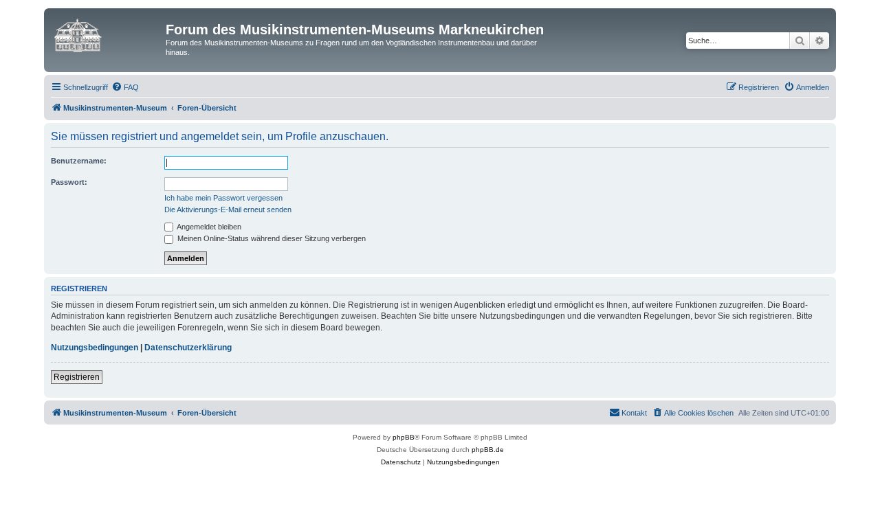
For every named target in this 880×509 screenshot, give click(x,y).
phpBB (404, 437)
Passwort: (69, 182)
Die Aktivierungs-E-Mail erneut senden (228, 209)
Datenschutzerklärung (188, 347)
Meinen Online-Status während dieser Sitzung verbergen (270, 238)
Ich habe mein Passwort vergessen (223, 198)
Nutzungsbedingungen (94, 347)
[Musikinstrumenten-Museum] (106, 34)
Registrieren (77, 377)
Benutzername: (79, 161)
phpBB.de (488, 449)
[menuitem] (125, 87)
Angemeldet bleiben (208, 227)
